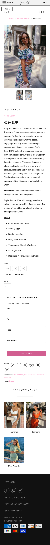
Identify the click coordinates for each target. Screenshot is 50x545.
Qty (6, 281)
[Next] (41, 12)
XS (7, 268)
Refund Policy (14, 511)
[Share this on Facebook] (18, 365)
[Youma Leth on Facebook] (7, 490)
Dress (11, 380)
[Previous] (6, 12)
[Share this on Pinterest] (24, 365)
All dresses (18, 374)
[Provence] (25, 56)
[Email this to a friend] (6, 370)
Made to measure (15, 274)
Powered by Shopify (13, 520)
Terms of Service (16, 504)
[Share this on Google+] (31, 365)
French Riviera (30, 374)
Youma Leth (9, 115)
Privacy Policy (14, 498)
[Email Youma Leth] (21, 490)
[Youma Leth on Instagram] (14, 490)
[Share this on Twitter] (12, 365)
